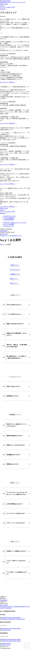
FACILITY (10, 606)
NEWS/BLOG (22, 606)
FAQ (28, 606)
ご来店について (14, 265)
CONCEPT (3, 606)
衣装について (14, 283)
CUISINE (15, 606)
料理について (14, 278)
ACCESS (2, 608)
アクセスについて (15, 269)
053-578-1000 (4, 234)
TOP (1, 244)
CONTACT (9, 608)
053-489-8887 (4, 230)
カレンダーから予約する (7, 82)
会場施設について (15, 274)
